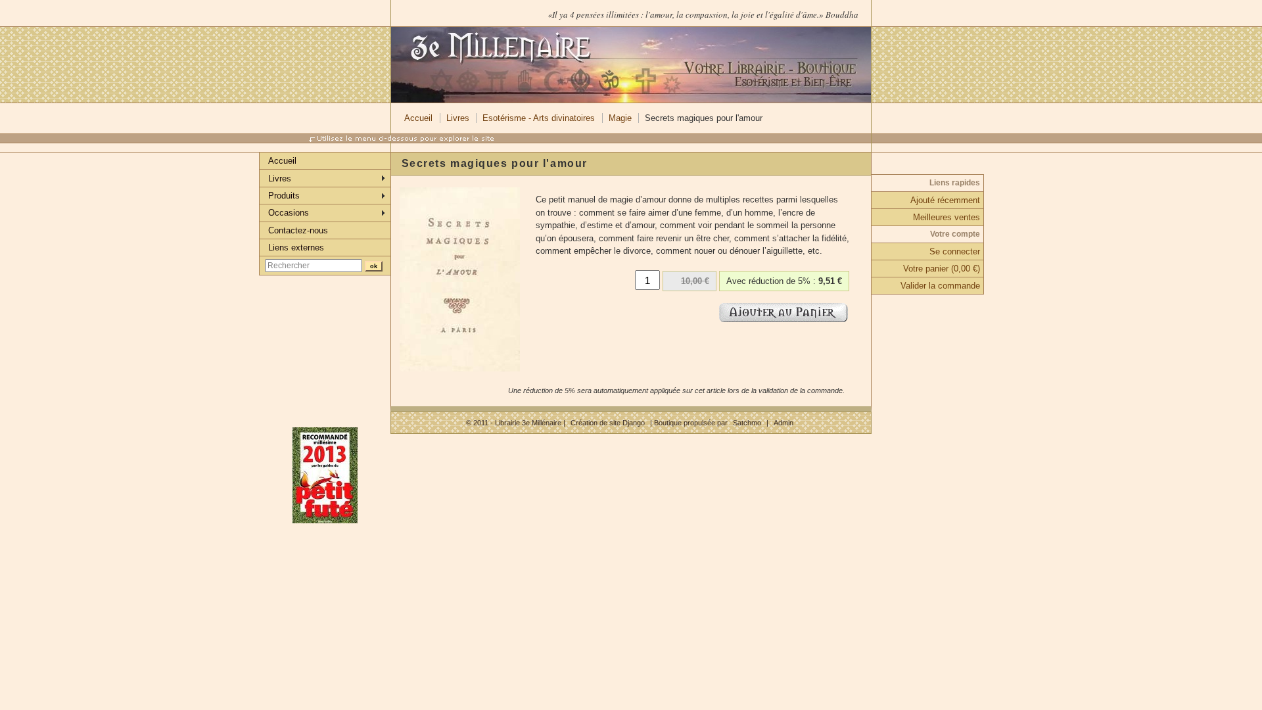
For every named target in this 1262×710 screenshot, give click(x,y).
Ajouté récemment (945, 200)
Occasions (288, 213)
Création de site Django (608, 423)
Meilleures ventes (946, 217)
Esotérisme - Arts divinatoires (538, 118)
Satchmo (747, 423)
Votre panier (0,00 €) (941, 268)
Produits (284, 196)
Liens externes (296, 247)
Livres (457, 118)
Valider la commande (940, 286)
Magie (620, 118)
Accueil (418, 118)
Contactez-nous (298, 230)
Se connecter (954, 251)
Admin (783, 423)
